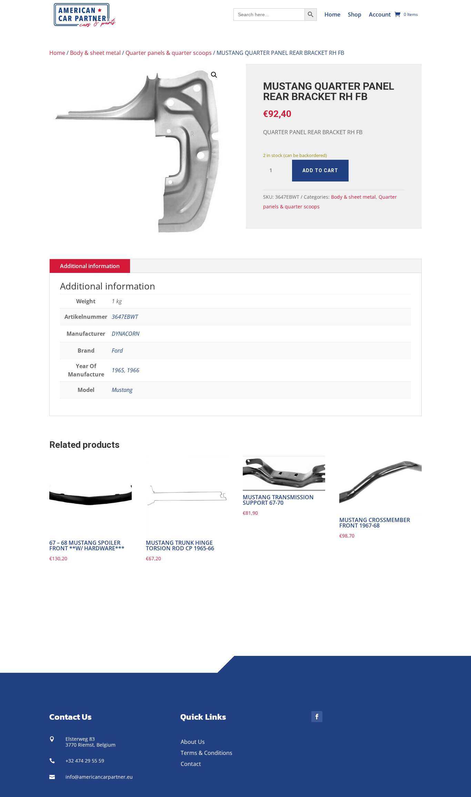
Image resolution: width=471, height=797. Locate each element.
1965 (118, 370)
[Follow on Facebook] (316, 716)
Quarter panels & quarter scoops (169, 53)
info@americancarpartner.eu (99, 777)
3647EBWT (125, 317)
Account (380, 14)
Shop (354, 14)
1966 (133, 370)
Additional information (90, 266)
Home (332, 14)
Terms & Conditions (206, 753)
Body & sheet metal (95, 53)
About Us (193, 742)
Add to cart (320, 170)
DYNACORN (125, 333)
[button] (214, 75)
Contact (191, 764)
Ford (117, 350)
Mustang (122, 390)
